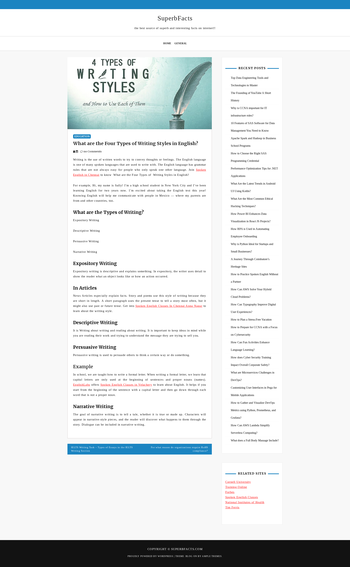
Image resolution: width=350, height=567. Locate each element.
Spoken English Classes (241, 497)
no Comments (92, 151)
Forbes (230, 492)
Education (82, 136)
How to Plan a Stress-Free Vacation (251, 319)
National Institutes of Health (245, 502)
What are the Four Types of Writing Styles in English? (135, 143)
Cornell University (238, 481)
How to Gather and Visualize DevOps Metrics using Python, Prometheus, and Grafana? (253, 410)
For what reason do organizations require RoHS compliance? (179, 449)
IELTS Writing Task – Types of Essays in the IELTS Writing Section (102, 449)
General (180, 43)
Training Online (236, 487)
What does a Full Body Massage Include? (255, 440)
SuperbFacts (175, 18)
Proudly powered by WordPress (151, 556)
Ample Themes (212, 556)
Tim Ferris (232, 507)
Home (167, 43)
